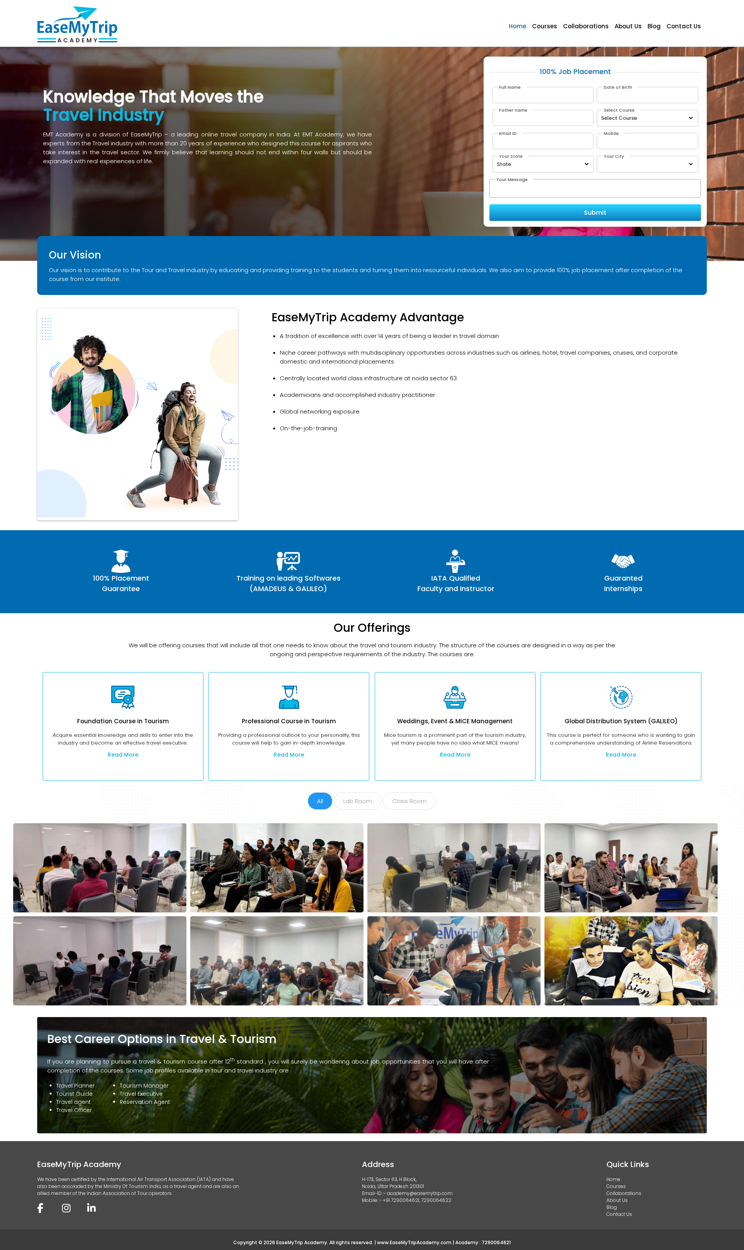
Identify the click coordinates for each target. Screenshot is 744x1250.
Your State (511, 156)
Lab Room (357, 801)
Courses (544, 26)
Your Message (512, 179)
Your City (614, 156)
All (320, 801)
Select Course (619, 110)
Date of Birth (618, 87)
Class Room (409, 801)
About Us (628, 26)
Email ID (508, 133)
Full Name (510, 87)
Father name (513, 110)
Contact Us (683, 26)
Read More (123, 755)
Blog (654, 26)
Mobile (611, 133)
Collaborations (586, 26)
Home (517, 26)
